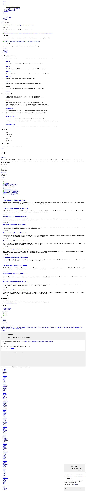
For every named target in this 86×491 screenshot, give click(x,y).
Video (4, 18)
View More (5, 31)
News (4, 12)
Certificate (8, 15)
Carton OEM (3, 172)
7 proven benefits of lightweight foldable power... (15, 265)
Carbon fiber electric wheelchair (12, 5)
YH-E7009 (8, 66)
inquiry (2, 148)
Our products (5, 52)
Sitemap (21, 326)
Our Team (5, 51)
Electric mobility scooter (10, 10)
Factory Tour (8, 17)
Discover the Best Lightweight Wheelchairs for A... (16, 249)
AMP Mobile (26, 326)
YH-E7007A (8, 76)
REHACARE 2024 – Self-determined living (14, 200)
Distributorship (9, 108)
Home (4, 3)
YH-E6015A (8, 71)
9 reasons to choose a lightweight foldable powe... (15, 281)
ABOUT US (5, 50)
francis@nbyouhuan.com (11, 303)
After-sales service (10, 124)
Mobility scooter (6, 309)
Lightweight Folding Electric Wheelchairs (41, 327)
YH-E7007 (8, 86)
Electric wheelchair (7, 308)
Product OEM (3, 166)
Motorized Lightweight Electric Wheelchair (58, 327)
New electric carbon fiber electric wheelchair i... (15, 224)
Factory (8, 100)
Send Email (3, 330)
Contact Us (5, 19)
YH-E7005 (8, 91)
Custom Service (6, 11)
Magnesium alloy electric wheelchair (13, 7)
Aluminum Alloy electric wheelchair (13, 8)
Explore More (3, 157)
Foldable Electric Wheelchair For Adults (13, 328)
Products (4, 4)
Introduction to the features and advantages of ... (15, 289)
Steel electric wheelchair (10, 9)
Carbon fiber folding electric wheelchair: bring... (15, 257)
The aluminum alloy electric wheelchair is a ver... (15, 232)
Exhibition (8, 16)
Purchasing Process (10, 116)
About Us (5, 13)
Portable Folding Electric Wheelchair (25, 327)
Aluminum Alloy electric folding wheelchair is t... (15, 273)
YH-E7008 (8, 61)
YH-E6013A (8, 81)
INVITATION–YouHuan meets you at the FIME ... (16, 208)
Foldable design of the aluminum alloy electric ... (15, 216)
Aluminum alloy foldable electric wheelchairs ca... (15, 241)
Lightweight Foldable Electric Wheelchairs (9, 327)
